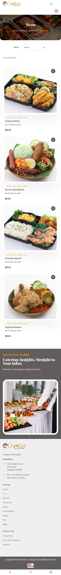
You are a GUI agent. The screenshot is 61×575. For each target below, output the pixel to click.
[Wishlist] (30, 572)
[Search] (51, 4)
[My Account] (10, 572)
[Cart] (51, 572)
